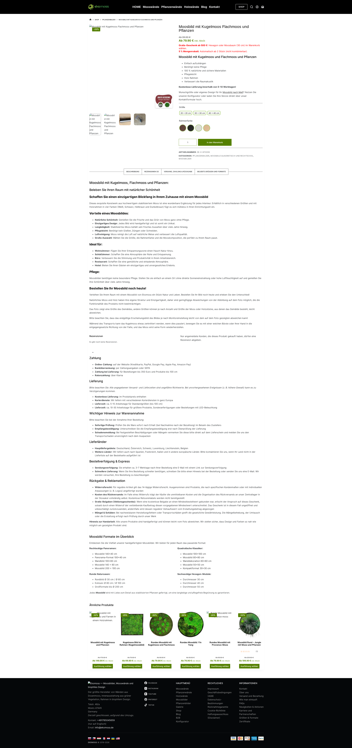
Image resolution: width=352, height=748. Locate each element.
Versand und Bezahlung (251, 696)
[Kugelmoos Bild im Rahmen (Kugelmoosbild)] (132, 624)
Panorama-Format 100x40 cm (110, 557)
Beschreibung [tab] (132, 172)
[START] (90, 20)
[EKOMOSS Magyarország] (99, 738)
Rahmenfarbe (186, 120)
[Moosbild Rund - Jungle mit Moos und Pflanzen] (249, 624)
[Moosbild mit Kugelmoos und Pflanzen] (102, 624)
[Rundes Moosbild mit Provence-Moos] (220, 624)
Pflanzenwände (171, 7)
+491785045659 (106, 720)
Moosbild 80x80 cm (193, 557)
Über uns (244, 692)
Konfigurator (182, 721)
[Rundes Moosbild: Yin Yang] (190, 624)
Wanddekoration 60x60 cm (197, 561)
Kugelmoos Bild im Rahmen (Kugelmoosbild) (132, 643)
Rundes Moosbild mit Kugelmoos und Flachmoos (161, 643)
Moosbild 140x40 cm (106, 553)
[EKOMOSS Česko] (94, 738)
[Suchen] (251, 7)
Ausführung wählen (103, 666)
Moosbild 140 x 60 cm (106, 564)
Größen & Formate (248, 717)
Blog (204, 7)
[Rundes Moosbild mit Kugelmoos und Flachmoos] (161, 624)
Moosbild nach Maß (233, 92)
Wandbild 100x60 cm (106, 561)
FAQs (241, 703)
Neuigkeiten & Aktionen (251, 706)
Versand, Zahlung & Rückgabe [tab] (178, 172)
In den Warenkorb (215, 142)
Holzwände (191, 7)
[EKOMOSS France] (104, 738)
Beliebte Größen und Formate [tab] (211, 172)
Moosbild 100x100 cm (194, 553)
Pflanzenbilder (201, 156)
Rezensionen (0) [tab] (151, 172)
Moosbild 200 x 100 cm (107, 568)
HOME (136, 7)
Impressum (213, 688)
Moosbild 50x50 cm (193, 564)
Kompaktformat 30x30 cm (197, 568)
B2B (178, 717)
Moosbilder (185, 159)
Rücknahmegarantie (218, 706)
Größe (182, 107)
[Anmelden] (257, 7)
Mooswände (151, 7)
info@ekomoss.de (104, 727)
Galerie (179, 706)
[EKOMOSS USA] (118, 738)
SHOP (241, 7)
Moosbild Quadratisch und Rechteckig (232, 156)
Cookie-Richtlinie (216, 710)
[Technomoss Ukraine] (113, 738)
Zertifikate (244, 721)
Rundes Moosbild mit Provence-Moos (220, 643)
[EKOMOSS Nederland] (108, 738)
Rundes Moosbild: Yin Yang (190, 643)
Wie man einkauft (248, 699)
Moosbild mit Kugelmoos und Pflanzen (103, 643)
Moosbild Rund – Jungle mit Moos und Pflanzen (249, 643)
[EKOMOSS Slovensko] (89, 738)
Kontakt (214, 7)
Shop (178, 710)
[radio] (185, 113)
